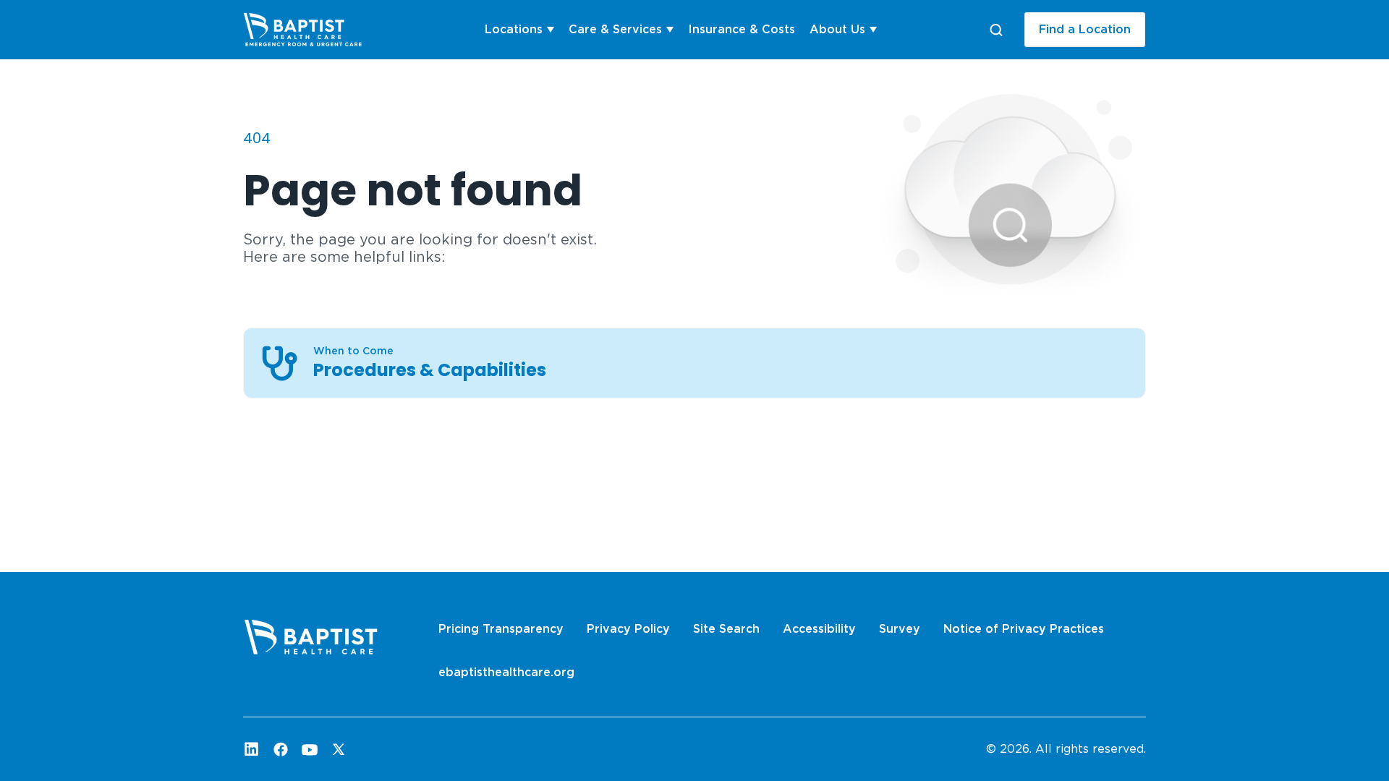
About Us (837, 29)
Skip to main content (66, 12)
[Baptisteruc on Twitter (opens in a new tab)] (338, 749)
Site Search (726, 629)
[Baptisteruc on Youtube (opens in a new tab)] (309, 749)
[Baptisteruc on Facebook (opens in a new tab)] (280, 749)
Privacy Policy (628, 629)
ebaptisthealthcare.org (506, 672)
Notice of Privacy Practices (1023, 629)
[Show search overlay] (996, 30)
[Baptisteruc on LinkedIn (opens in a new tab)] (251, 749)
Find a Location (1085, 29)
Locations (514, 29)
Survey (899, 629)
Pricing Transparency (501, 629)
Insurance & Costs (741, 29)
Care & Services (615, 29)
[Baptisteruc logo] (312, 29)
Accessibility (819, 629)
